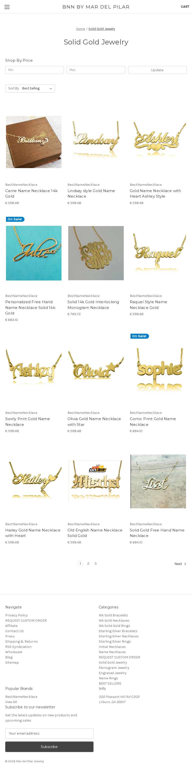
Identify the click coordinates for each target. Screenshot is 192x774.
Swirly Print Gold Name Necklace (27, 421)
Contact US (14, 631)
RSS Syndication (18, 647)
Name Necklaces (112, 652)
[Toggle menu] (7, 7)
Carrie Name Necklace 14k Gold (31, 193)
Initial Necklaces (112, 647)
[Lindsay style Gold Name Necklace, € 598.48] (96, 142)
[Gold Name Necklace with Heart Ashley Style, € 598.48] (158, 142)
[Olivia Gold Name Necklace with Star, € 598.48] (96, 370)
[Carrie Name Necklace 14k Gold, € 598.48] (34, 142)
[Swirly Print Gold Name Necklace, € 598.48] (34, 370)
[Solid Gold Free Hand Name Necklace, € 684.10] (158, 481)
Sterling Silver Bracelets (118, 631)
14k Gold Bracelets (113, 615)
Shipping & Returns (21, 641)
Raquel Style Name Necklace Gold (148, 304)
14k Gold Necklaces (114, 620)
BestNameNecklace (21, 697)
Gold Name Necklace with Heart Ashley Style (155, 193)
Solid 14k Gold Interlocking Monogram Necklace (93, 304)
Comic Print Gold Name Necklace (153, 421)
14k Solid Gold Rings (114, 626)
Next (178, 564)
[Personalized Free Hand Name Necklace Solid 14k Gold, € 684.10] (34, 253)
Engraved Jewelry (112, 673)
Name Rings (108, 678)
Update (157, 70)
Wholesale (13, 652)
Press (10, 636)
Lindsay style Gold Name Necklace (91, 193)
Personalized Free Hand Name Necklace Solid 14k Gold (30, 307)
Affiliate (11, 626)
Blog (8, 657)
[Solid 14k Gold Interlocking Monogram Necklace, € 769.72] (96, 253)
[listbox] (38, 88)
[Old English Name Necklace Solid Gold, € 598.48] (96, 481)
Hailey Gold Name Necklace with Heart (32, 533)
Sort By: (14, 88)
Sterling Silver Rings (115, 641)
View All (11, 702)
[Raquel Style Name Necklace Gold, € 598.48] (158, 253)
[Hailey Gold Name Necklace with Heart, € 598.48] (34, 481)
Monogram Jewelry (114, 668)
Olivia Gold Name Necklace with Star (94, 421)
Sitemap (12, 662)
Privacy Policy (16, 615)
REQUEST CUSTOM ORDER (26, 620)
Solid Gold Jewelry (113, 662)
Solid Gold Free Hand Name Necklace (157, 533)
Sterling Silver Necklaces (119, 636)
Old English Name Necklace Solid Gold (95, 533)
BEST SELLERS (110, 683)
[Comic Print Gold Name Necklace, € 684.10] (158, 370)
